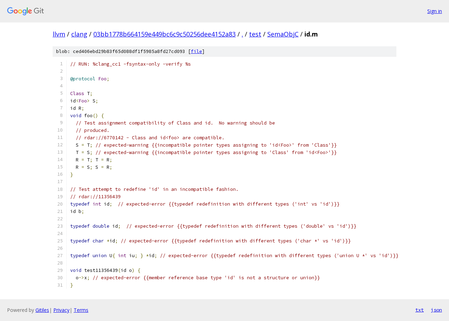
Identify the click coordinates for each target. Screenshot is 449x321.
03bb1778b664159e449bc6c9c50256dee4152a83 (164, 34)
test (255, 34)
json (436, 310)
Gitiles (42, 310)
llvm (59, 34)
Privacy (61, 310)
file (196, 51)
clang (79, 34)
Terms (81, 310)
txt (419, 310)
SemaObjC (283, 34)
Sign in (434, 11)
